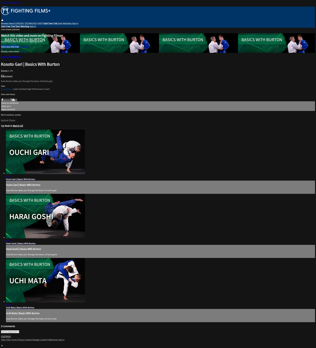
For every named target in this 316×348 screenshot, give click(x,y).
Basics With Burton (11, 56)
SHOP (40, 23)
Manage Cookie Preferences (45, 339)
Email (14, 99)
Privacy (21, 339)
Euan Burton (7, 88)
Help (8, 339)
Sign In (33, 26)
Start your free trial (10, 46)
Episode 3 (5, 71)
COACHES (19, 23)
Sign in (75, 23)
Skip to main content (11, 2)
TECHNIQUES (30, 23)
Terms (14, 339)
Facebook (5, 99)
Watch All (18, 125)
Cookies (28, 339)
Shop (3, 339)
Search (11, 23)
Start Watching (65, 23)
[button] (2, 20)
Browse (4, 23)
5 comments (6, 76)
